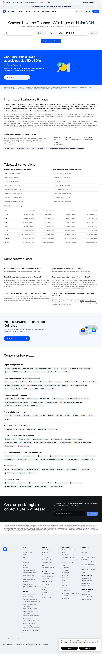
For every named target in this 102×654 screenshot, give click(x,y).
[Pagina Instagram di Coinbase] (13, 639)
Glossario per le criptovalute (27, 612)
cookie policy (68, 641)
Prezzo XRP (85, 586)
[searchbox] (94, 33)
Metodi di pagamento (88, 564)
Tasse (24, 633)
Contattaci (84, 552)
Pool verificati (46, 597)
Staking (44, 590)
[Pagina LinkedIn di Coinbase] (8, 639)
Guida (83, 550)
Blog (23, 557)
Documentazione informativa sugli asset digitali (29, 586)
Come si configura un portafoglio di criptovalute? (31, 627)
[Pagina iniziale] (4, 11)
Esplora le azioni (27, 596)
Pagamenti (45, 579)
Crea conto (84, 555)
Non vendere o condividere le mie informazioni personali (31, 579)
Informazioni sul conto (88, 562)
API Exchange (66, 590)
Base (63, 552)
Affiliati (24, 555)
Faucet (64, 588)
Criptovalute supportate (89, 569)
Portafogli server (67, 555)
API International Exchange (70, 593)
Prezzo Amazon (86, 599)
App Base (45, 552)
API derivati (65, 598)
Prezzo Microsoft (86, 597)
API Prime (65, 595)
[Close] (98, 641)
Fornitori (25, 567)
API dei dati (65, 575)
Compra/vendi (46, 550)
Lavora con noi (27, 552)
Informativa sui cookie (29, 572)
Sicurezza (25, 562)
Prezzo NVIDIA (86, 592)
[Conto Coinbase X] (3, 639)
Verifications (66, 578)
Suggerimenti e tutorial (30, 608)
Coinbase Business (48, 576)
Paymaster (65, 570)
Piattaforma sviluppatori (69, 550)
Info (23, 550)
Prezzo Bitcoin (86, 578)
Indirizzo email (58, 510)
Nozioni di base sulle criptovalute (29, 605)
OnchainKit (65, 572)
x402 (63, 565)
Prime (44, 587)
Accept (87, 648)
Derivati (44, 565)
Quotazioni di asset (48, 573)
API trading (65, 567)
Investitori (25, 565)
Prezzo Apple (85, 594)
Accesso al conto (86, 567)
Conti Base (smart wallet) (70, 560)
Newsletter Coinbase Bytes (31, 601)
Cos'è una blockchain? (29, 623)
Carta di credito (47, 560)
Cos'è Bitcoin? (26, 618)
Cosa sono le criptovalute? (30, 621)
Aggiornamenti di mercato (30, 615)
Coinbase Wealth (47, 557)
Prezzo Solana (85, 583)
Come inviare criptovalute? (31, 630)
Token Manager (47, 581)
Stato (83, 572)
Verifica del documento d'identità (88, 558)
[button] (21, 11)
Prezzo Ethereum (86, 580)
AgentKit (64, 583)
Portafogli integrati (68, 557)
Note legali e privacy (29, 570)
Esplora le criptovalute (29, 594)
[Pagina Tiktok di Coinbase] (18, 639)
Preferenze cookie (28, 575)
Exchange (45, 592)
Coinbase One (46, 555)
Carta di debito (47, 562)
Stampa (24, 560)
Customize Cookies (91, 642)
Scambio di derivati (48, 595)
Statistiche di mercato (29, 599)
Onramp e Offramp (67, 562)
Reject (69, 648)
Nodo (63, 580)
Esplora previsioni (48, 567)
